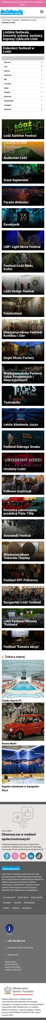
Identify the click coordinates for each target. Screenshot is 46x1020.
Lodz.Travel (6, 20)
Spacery (17, 903)
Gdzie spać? (23, 898)
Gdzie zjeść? (36, 898)
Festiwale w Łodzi (8, 23)
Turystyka (15, 20)
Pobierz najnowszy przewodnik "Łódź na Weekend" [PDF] (23, 3)
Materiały (27, 908)
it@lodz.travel (13, 955)
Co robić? (7, 903)
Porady (6, 908)
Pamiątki (16, 908)
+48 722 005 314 (16, 940)
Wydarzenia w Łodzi (28, 20)
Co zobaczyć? (9, 898)
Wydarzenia (29, 903)
